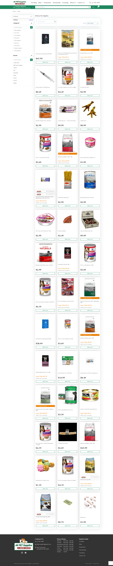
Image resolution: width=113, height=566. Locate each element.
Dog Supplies (18, 40)
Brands (15, 55)
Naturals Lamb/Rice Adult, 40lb (65, 157)
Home (14, 11)
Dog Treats (17, 45)
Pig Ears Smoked (62, 231)
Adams (15, 83)
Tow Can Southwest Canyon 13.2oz (66, 301)
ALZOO (15, 68)
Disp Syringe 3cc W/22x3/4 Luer (43, 87)
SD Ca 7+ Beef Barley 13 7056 (86, 265)
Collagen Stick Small (63, 443)
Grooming (65, 3)
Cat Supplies (18, 35)
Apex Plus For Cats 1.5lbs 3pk (65, 373)
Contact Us (81, 3)
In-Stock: (15, 16)
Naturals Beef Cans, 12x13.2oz (87, 197)
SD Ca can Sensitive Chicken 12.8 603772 (45, 302)
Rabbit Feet (83, 517)
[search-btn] (31, 27)
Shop (39, 3)
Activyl (15, 80)
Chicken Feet (83, 120)
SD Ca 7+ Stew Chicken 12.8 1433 (65, 339)
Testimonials (57, 3)
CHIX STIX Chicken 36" (63, 197)
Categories (16, 23)
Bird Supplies (18, 30)
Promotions (47, 3)
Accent (15, 78)
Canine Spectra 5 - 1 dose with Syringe (67, 120)
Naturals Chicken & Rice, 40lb (87, 338)
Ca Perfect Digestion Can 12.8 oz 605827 (67, 87)
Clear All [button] (31, 19)
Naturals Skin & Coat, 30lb (86, 53)
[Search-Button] (89, 7)
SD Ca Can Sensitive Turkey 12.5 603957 (67, 480)
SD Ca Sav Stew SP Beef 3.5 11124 (43, 231)
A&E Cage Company (17, 65)
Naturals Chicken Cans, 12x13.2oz (43, 120)
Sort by (84, 23)
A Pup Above (16, 62)
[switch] (32, 16)
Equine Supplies (18, 48)
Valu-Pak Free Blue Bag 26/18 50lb (43, 339)
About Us (73, 3)
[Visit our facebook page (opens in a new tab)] (25, 553)
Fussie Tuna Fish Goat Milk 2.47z (87, 157)
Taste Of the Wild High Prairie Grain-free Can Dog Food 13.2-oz (67, 53)
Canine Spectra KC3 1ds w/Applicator (89, 373)
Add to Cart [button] (45, 62)
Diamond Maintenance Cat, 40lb (43, 372)
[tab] (23, 37)
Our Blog (34, 3)
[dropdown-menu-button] (42, 2)
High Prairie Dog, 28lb (85, 479)
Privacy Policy (88, 563)
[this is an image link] (23, 544)
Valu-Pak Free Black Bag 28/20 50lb (44, 54)
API (14, 70)
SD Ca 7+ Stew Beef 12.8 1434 (42, 157)
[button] (94, 7)
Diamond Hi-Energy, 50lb (64, 264)
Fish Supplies (18, 50)
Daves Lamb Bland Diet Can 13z (65, 410)
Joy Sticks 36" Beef (84, 87)
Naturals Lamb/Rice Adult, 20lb (87, 443)
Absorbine (15, 73)
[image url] (19, 2)
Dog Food (17, 38)
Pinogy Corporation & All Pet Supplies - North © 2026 (26, 563)
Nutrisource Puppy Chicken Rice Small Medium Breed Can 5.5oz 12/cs (44, 197)
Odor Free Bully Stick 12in (86, 231)
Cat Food (17, 33)
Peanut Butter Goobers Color (42, 480)
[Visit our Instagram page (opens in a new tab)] (22, 553)
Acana (14, 75)
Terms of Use (96, 563)
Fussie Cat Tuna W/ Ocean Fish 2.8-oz (88, 409)
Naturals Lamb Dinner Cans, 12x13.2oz (44, 265)
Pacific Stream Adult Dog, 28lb (43, 516)
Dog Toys (17, 43)
